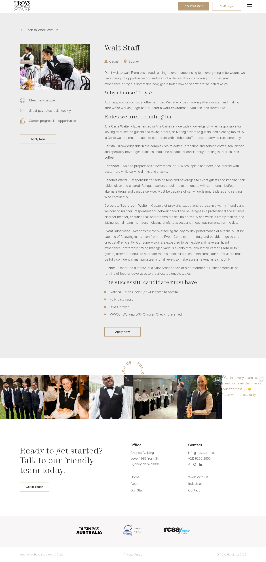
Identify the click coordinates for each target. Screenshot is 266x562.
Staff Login (227, 6)
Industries (195, 484)
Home (135, 477)
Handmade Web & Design (49, 554)
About (135, 484)
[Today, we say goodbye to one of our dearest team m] (111, 397)
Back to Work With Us (41, 30)
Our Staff (137, 490)
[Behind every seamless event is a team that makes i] (244, 397)
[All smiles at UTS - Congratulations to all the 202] (199, 397)
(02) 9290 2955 (193, 6)
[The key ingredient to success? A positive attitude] (22, 397)
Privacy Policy (133, 554)
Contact (194, 490)
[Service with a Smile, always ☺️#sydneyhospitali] (66, 397)
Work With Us (198, 477)
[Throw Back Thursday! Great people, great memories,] (155, 397)
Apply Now (38, 139)
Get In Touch (34, 487)
